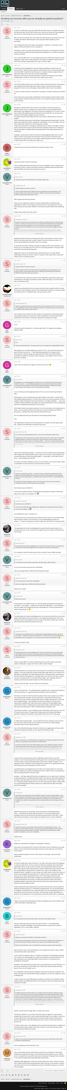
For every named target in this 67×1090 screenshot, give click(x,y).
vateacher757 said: (20, 432)
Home (4, 9)
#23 (64, 593)
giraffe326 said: (19, 185)
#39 (64, 1033)
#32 (64, 821)
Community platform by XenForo (33, 1086)
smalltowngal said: (20, 303)
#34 (64, 860)
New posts (3, 11)
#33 (64, 840)
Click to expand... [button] (39, 233)
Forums (10, 9)
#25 (64, 628)
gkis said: (17, 340)
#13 (64, 336)
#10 (64, 285)
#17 (64, 467)
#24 (64, 613)
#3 (64, 81)
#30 (64, 734)
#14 (64, 361)
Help (57, 1083)
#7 (64, 173)
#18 (64, 498)
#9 (64, 260)
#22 (64, 575)
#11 (64, 300)
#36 (64, 912)
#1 (64, 27)
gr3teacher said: (19, 737)
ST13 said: (17, 379)
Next (7, 24)
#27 (64, 667)
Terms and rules (42, 1083)
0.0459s (54, 1088)
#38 (64, 986)
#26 (64, 646)
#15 (64, 376)
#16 (64, 428)
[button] (24, 8)
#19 (64, 525)
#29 (64, 718)
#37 (64, 931)
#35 (64, 898)
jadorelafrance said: (20, 219)
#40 (64, 1049)
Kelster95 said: (19, 543)
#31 (64, 789)
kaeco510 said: (19, 934)
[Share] (62, 28)
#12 (64, 321)
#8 (64, 216)
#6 (64, 159)
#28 (64, 687)
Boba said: (18, 177)
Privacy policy (51, 1083)
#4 (64, 104)
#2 (64, 65)
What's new (19, 9)
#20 (64, 540)
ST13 (3, 21)
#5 (64, 144)
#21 (64, 556)
